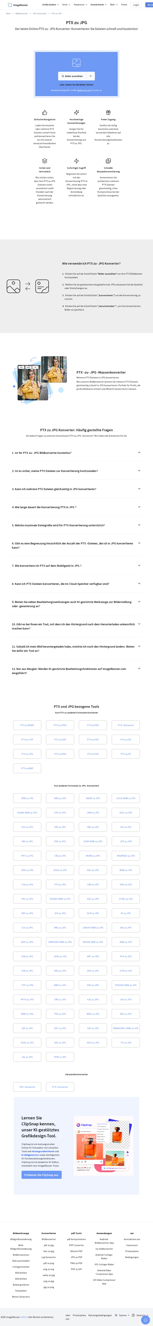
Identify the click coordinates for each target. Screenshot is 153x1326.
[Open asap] (145, 1320)
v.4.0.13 (23, 1317)
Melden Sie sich (84, 90)
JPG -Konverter (40, 13)
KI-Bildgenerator (30, 1154)
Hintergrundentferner (43, 1151)
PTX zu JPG (57, 13)
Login (136, 4)
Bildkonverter (22, 13)
